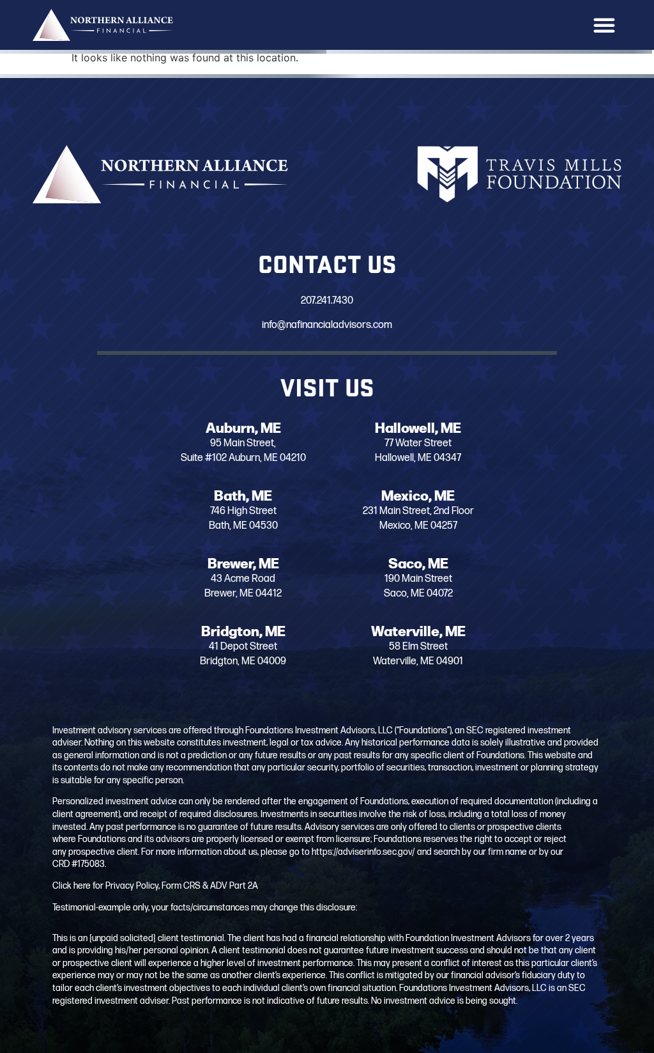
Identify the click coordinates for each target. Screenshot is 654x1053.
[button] (604, 25)
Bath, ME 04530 (243, 526)
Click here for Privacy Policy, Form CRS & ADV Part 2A (155, 885)
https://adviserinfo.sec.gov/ (363, 851)
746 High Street (243, 511)
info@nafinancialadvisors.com (327, 325)
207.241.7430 (327, 301)
